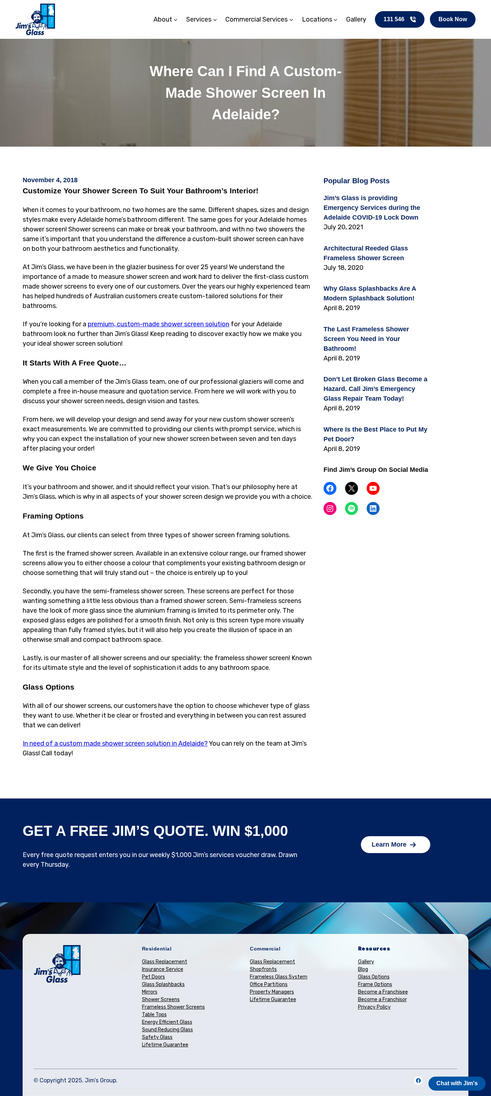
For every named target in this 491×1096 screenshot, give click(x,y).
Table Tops (154, 1015)
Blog (363, 969)
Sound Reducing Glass (167, 1030)
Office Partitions (269, 984)
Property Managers (272, 992)
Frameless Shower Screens (173, 1007)
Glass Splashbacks (163, 984)
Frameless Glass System (278, 977)
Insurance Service (162, 969)
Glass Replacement (164, 962)
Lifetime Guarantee (165, 1045)
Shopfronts (263, 969)
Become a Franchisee (383, 992)
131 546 (394, 19)
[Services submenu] (215, 20)
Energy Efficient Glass (167, 1022)
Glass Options (374, 977)
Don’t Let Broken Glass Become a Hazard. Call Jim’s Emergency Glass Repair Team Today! (375, 389)
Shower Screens (161, 999)
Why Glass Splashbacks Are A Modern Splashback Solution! (369, 293)
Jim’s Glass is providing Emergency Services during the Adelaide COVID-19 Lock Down (371, 207)
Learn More (389, 844)
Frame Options (375, 984)
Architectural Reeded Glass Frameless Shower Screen (365, 253)
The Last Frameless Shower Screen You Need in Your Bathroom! (366, 339)
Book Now (453, 19)
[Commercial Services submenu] (291, 20)
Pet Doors (153, 977)
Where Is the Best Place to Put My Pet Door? (375, 434)
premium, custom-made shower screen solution (158, 324)
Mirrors (149, 992)
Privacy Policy (374, 1007)
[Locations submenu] (336, 20)
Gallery (366, 962)
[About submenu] (176, 20)
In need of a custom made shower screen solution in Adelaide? (115, 743)
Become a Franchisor (382, 999)
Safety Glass (157, 1037)
